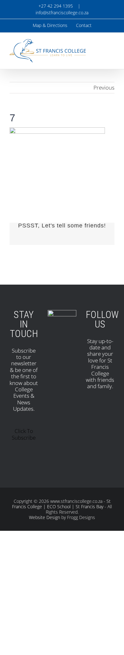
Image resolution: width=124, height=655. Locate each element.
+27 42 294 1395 (55, 6)
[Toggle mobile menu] (111, 47)
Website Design (44, 517)
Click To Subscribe (24, 434)
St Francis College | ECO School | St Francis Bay (61, 504)
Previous (103, 87)
